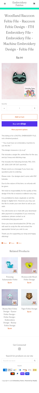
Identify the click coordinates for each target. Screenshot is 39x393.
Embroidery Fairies (19, 3)
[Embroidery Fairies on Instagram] (19, 349)
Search (20, 365)
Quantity (4, 104)
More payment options (19, 129)
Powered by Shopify (31, 380)
